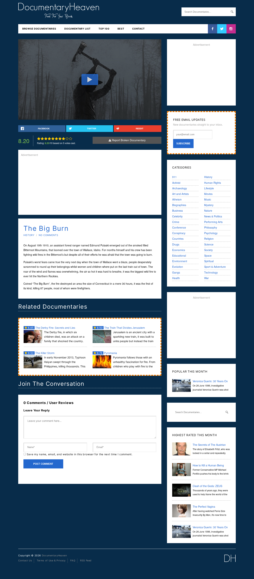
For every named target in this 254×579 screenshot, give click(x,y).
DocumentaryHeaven (54, 555)
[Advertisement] (90, 186)
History (28, 235)
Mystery (208, 205)
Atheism (177, 199)
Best (121, 28)
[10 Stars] (70, 138)
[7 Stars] (60, 138)
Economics (178, 250)
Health (176, 278)
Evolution (177, 267)
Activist (176, 183)
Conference (179, 227)
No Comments (48, 235)
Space (208, 255)
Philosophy (210, 227)
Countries (178, 238)
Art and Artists (180, 194)
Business (177, 210)
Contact (138, 28)
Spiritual (209, 261)
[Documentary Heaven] (58, 16)
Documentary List (77, 28)
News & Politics (213, 216)
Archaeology (179, 188)
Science (208, 244)
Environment (179, 261)
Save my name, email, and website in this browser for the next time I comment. (80, 454)
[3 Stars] (45, 138)
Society (208, 250)
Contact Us (25, 560)
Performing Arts (213, 222)
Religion (209, 238)
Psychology (211, 233)
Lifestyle (209, 188)
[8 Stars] (63, 138)
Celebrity (177, 216)
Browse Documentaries (39, 28)
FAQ (72, 560)
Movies (208, 194)
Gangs (176, 272)
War (206, 278)
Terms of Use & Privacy (51, 560)
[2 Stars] (42, 138)
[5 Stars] (52, 138)
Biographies (179, 205)
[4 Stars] (49, 138)
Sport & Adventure (215, 267)
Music (207, 199)
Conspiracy (178, 233)
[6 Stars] (56, 138)
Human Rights (212, 183)
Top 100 (104, 28)
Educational (179, 255)
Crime (175, 222)
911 (174, 177)
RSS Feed (85, 560)
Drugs (175, 244)
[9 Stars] (67, 138)
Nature (208, 210)
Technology (211, 272)
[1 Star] (38, 138)
